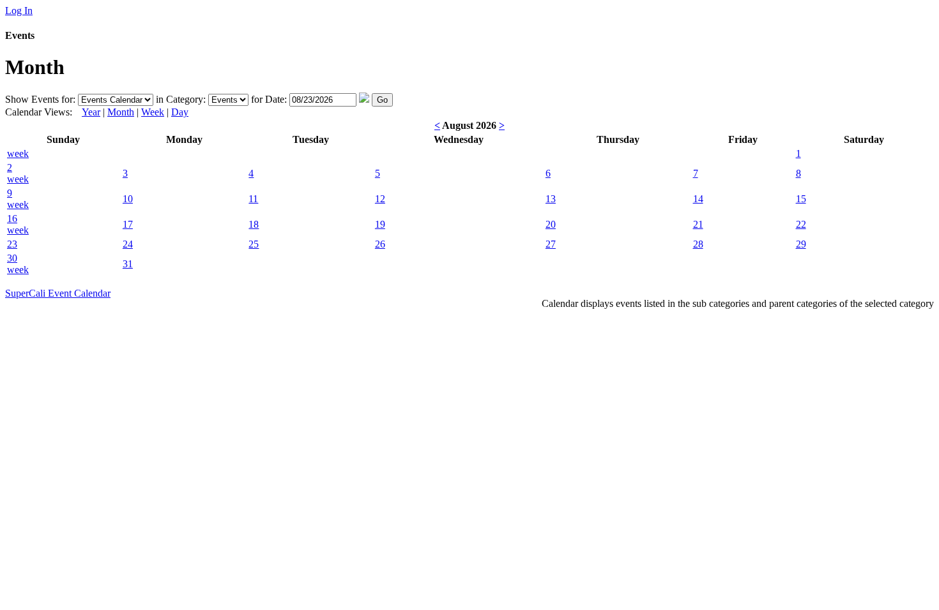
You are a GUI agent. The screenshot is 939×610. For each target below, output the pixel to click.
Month (120, 112)
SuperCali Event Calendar (58, 293)
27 (551, 244)
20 (551, 224)
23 (12, 244)
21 (698, 224)
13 (551, 198)
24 (128, 244)
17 (128, 224)
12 (380, 198)
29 (801, 244)
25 (253, 244)
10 (128, 198)
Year (91, 112)
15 (801, 198)
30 (12, 258)
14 (698, 198)
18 (253, 224)
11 (253, 198)
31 (128, 263)
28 (698, 244)
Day (179, 112)
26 (380, 244)
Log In (19, 10)
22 (801, 224)
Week (152, 112)
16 (12, 218)
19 (380, 224)
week (18, 153)
